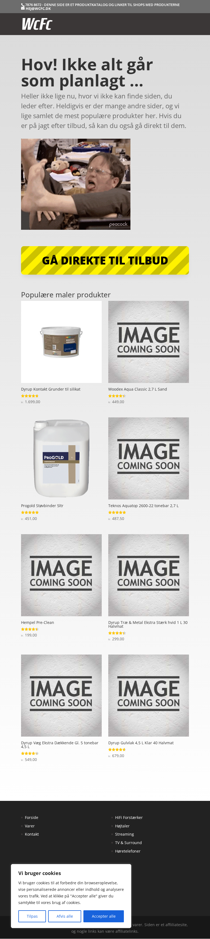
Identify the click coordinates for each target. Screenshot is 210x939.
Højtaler (122, 825)
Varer (30, 825)
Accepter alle (104, 916)
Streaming (124, 834)
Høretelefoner (128, 851)
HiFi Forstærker (129, 817)
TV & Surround (128, 842)
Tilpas (32, 916)
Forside (31, 817)
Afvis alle (65, 916)
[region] (71, 896)
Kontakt (32, 834)
